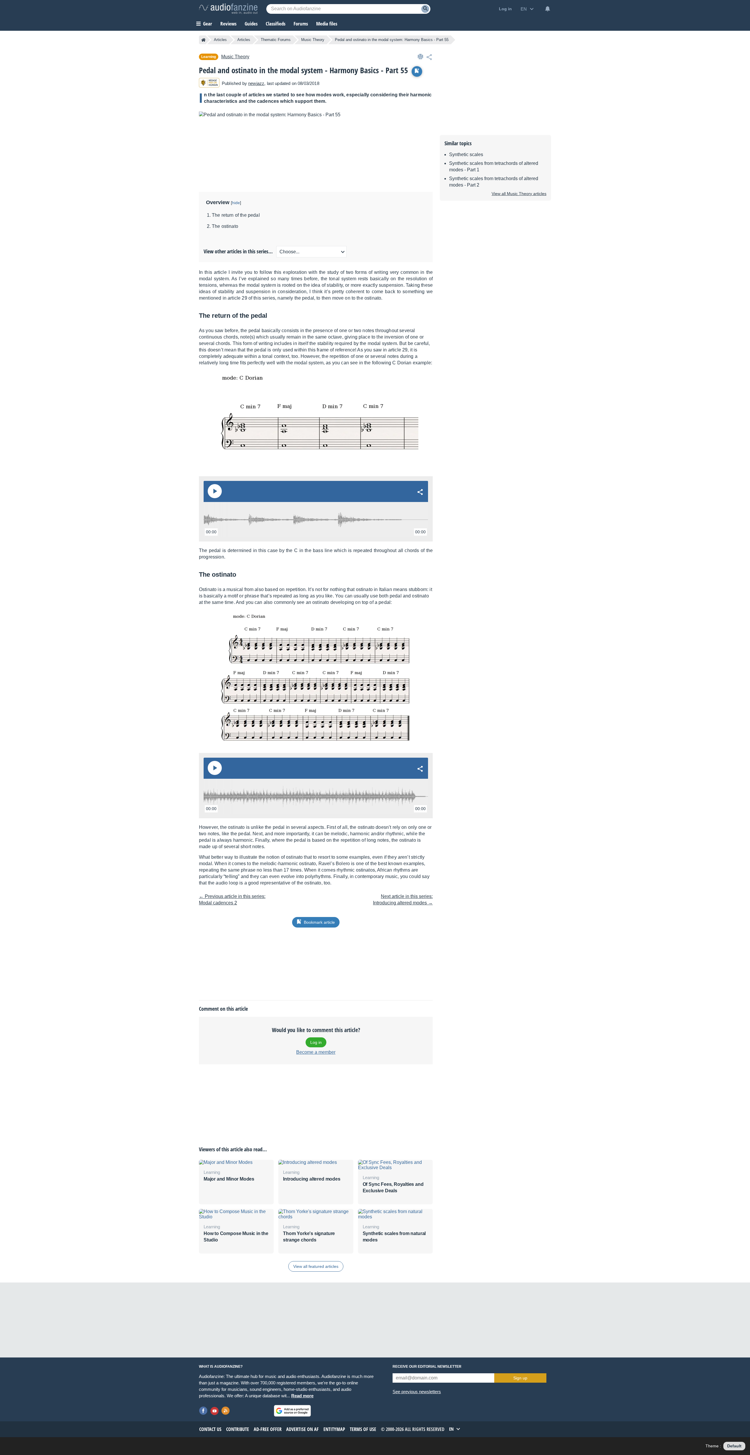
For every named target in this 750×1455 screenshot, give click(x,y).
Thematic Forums (276, 39)
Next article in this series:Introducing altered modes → (403, 899)
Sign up (520, 1378)
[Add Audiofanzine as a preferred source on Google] (292, 1411)
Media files (326, 23)
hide (236, 202)
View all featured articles (315, 1266)
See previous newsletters (417, 1391)
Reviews (228, 23)
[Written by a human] (209, 83)
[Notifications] (547, 8)
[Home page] (203, 39)
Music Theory (312, 39)
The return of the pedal (236, 215)
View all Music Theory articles (519, 193)
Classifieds (275, 23)
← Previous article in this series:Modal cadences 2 (232, 899)
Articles (220, 39)
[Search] (425, 9)
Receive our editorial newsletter (427, 1367)
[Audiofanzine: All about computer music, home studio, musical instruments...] (228, 9)
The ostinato (225, 226)
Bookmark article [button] (319, 922)
